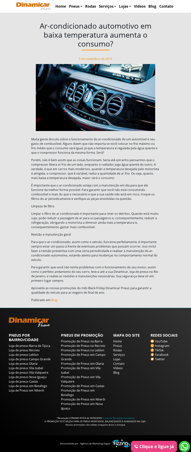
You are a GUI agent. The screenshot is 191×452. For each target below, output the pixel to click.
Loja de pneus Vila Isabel (26, 368)
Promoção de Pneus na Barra (81, 341)
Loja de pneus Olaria (23, 364)
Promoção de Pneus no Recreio (83, 346)
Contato (166, 6)
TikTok (159, 350)
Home (60, 6)
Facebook (161, 355)
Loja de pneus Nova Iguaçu (27, 377)
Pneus (74, 6)
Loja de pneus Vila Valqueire (28, 372)
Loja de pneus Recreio (24, 350)
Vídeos (139, 6)
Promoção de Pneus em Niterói (83, 399)
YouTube (161, 341)
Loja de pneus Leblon (24, 355)
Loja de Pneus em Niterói (26, 390)
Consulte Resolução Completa (118, 418)
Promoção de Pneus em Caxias (82, 386)
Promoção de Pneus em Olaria (82, 364)
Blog (152, 6)
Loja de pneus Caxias (23, 381)
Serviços (106, 6)
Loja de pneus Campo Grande (30, 359)
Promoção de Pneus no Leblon (82, 350)
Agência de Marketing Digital (95, 443)
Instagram (162, 346)
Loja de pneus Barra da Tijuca (29, 346)
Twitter (160, 359)
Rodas (90, 6)
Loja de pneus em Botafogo (28, 386)
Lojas (123, 6)
